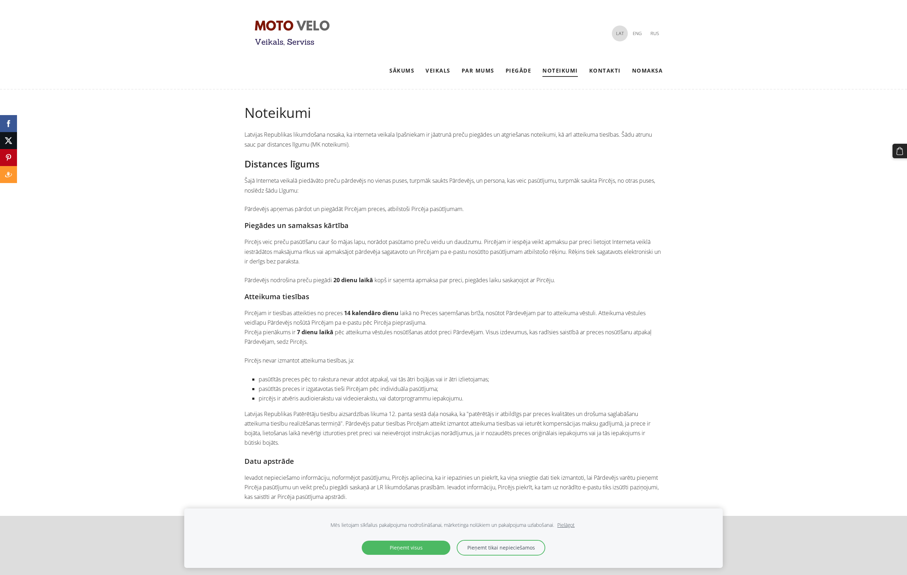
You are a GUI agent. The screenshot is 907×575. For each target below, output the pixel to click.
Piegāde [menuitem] (518, 70)
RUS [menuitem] (654, 33)
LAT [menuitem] (620, 33)
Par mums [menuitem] (478, 70)
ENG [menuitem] (637, 33)
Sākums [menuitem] (401, 70)
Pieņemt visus (406, 547)
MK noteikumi (329, 144)
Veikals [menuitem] (438, 70)
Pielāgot (566, 525)
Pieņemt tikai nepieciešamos (501, 547)
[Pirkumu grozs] (899, 151)
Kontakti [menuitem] (605, 70)
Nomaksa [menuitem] (647, 70)
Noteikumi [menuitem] (560, 70)
